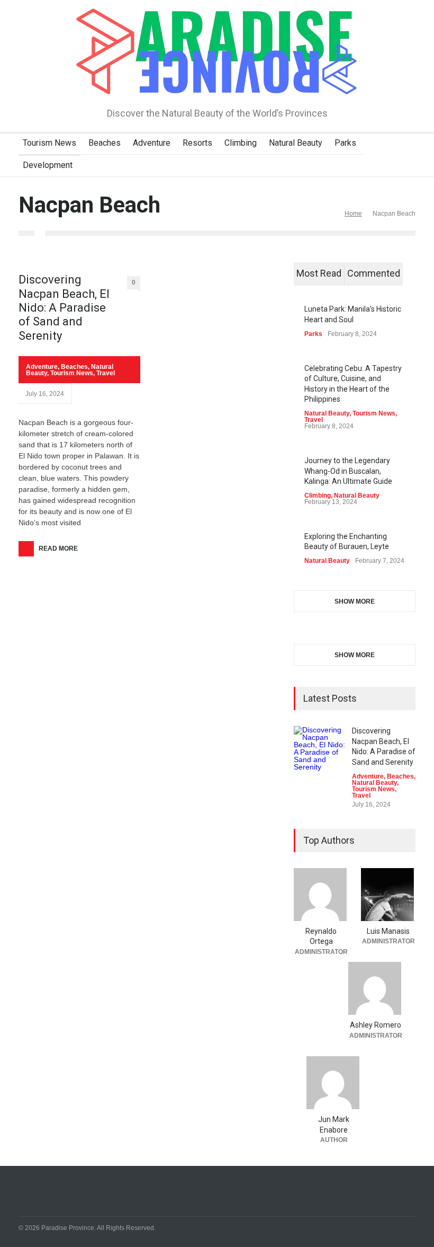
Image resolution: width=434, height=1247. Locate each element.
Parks (345, 143)
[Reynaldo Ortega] (321, 894)
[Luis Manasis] (388, 894)
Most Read (318, 273)
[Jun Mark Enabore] (333, 1082)
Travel (105, 373)
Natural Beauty (295, 143)
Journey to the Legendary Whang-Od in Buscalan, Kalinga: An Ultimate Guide (348, 470)
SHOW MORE (354, 601)
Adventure (151, 143)
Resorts (197, 143)
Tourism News (49, 143)
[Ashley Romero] (375, 988)
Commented (373, 273)
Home (353, 213)
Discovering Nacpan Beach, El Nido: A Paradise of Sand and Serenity (64, 307)
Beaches (104, 143)
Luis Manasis (388, 931)
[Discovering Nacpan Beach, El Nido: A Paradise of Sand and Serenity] (320, 752)
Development (48, 165)
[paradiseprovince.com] (217, 81)
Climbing (240, 143)
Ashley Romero (375, 1025)
